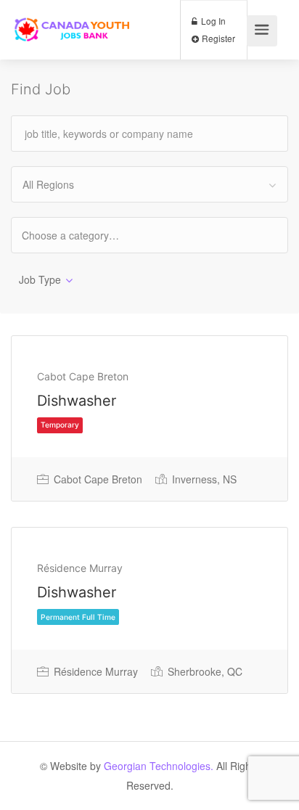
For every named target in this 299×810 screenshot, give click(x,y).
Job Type (40, 279)
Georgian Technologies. (158, 765)
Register (217, 38)
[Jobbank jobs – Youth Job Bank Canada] (73, 19)
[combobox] (149, 184)
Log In (212, 21)
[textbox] (83, 234)
